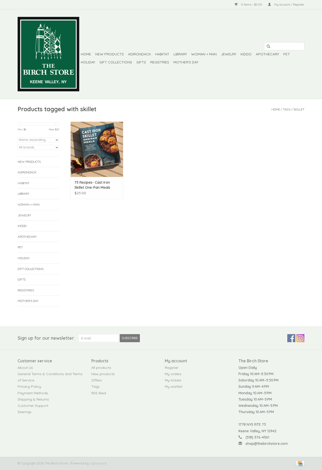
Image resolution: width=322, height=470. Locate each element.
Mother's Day (185, 62)
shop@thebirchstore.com (267, 443)
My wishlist (173, 386)
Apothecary (267, 54)
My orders (173, 374)
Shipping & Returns (33, 399)
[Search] (266, 46)
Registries (159, 62)
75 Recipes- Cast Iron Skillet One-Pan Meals (92, 185)
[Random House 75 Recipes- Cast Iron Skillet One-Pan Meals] (96, 149)
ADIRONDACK (139, 54)
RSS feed (98, 393)
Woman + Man (204, 54)
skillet (298, 109)
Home (86, 54)
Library (180, 54)
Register (171, 367)
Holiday (88, 62)
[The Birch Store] (48, 54)
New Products (109, 54)
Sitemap (24, 412)
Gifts (141, 62)
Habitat (162, 54)
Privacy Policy (29, 386)
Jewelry (228, 54)
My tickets (173, 380)
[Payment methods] (299, 463)
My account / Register (288, 4)
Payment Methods (33, 393)
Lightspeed (98, 463)
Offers (96, 380)
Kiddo (246, 54)
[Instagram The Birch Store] (300, 338)
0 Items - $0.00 (251, 4)
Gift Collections (115, 62)
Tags (286, 109)
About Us (25, 367)
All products (101, 367)
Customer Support (33, 405)
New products (103, 374)
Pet (286, 54)
